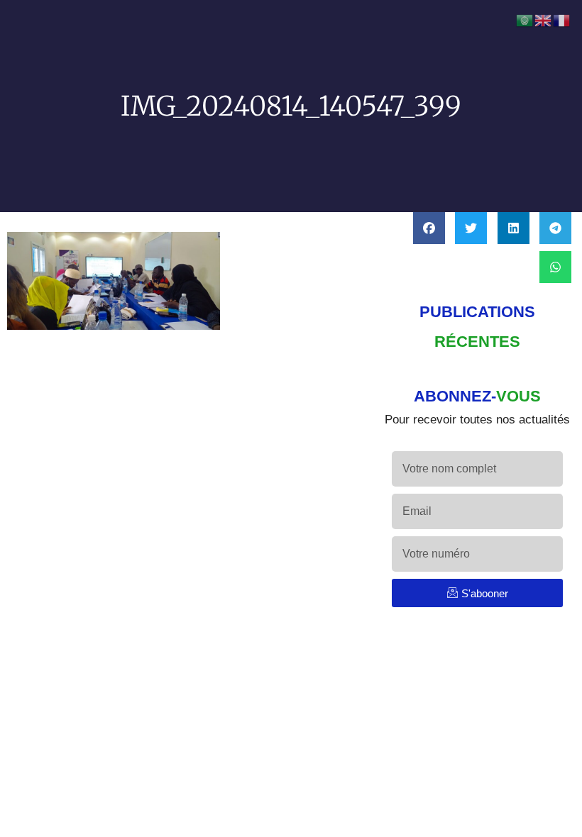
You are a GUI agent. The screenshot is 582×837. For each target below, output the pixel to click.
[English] (543, 20)
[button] (429, 228)
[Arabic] (525, 20)
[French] (562, 20)
